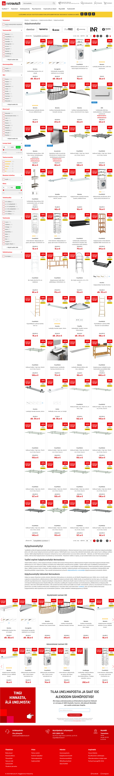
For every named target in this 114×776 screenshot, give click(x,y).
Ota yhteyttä (17, 733)
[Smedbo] (56, 29)
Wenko (8, 51)
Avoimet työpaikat (36, 755)
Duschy (8, 39)
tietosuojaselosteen (77, 720)
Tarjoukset (14, 9)
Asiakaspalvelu (25, 9)
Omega (8, 227)
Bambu (8, 135)
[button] (12, 59)
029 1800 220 (58, 733)
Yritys (33, 750)
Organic (8, 241)
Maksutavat (9, 753)
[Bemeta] (43, 29)
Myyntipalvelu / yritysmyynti (63, 730)
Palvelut (62, 750)
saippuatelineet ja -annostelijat (76, 570)
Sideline (8, 224)
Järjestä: (28, 36)
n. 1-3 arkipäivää (10, 204)
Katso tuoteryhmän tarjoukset (13, 25)
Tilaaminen (9, 750)
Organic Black (10, 244)
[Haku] (54, 3)
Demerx (8, 56)
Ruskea (8, 93)
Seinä (8, 68)
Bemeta (9, 34)
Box (7, 239)
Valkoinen (9, 86)
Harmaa (8, 96)
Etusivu (27, 20)
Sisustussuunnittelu (66, 758)
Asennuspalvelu (64, 753)
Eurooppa (8, 256)
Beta (7, 234)
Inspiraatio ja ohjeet (49, 9)
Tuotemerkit (71, 9)
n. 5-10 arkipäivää (12, 209)
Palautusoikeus (10, 755)
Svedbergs (9, 53)
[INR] (94, 29)
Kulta (7, 91)
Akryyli (8, 132)
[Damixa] (31, 29)
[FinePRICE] (68, 29)
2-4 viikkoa (9, 214)
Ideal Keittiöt (64, 763)
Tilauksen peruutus (11, 766)
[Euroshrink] (81, 29)
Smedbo (8, 41)
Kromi (8, 84)
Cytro (8, 222)
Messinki (8, 101)
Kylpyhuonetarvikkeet (45, 20)
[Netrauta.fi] (11, 3)
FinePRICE (9, 36)
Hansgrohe (9, 44)
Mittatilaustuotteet (65, 761)
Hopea (8, 81)
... (104, 36)
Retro (7, 229)
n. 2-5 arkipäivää (11, 206)
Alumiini (8, 125)
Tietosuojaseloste (36, 758)
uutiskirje (81, 586)
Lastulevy (8, 130)
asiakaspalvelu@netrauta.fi (20, 735)
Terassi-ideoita (92, 753)
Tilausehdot (9, 758)
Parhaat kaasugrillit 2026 (96, 761)
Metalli (8, 128)
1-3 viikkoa (10, 211)
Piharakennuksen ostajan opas (97, 758)
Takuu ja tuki (9, 761)
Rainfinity (8, 232)
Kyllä (7, 179)
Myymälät (62, 9)
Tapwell (8, 49)
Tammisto (104, 733)
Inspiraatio (92, 750)
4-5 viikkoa (9, 201)
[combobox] (39, 3)
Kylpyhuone (34, 20)
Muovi (8, 123)
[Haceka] (106, 29)
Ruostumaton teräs (11, 115)
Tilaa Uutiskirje (74, 715)
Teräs (8, 89)
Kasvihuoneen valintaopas (96, 755)
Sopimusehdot (35, 761)
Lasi (7, 118)
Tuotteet (4, 9)
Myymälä (104, 730)
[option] (28, 63)
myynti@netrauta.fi (58, 737)
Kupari (8, 98)
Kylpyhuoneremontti (66, 755)
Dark (7, 236)
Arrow (8, 46)
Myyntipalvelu (36, 9)
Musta (8, 79)
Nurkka (8, 71)
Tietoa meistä (35, 753)
